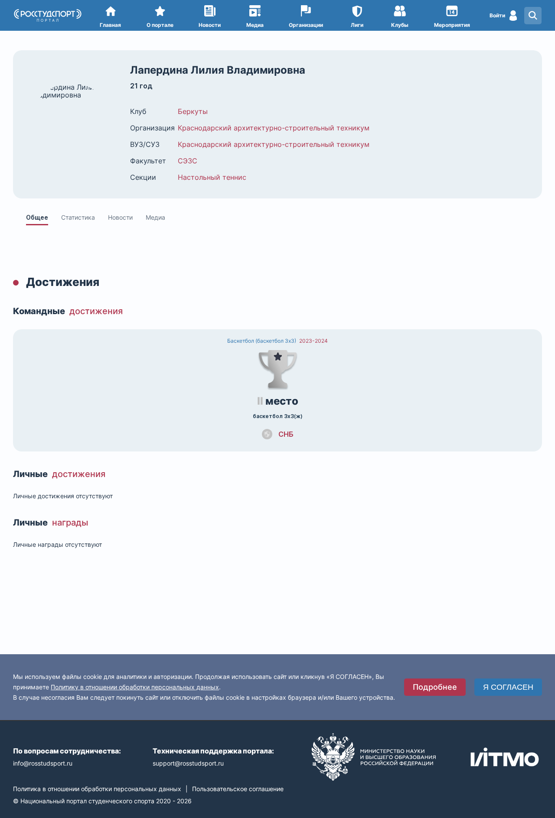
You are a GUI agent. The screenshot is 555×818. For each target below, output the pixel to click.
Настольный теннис (212, 177)
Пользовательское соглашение (238, 788)
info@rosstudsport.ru (42, 763)
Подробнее (435, 686)
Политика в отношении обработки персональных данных (97, 788)
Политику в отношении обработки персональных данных (135, 687)
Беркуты (193, 111)
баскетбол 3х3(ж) (278, 416)
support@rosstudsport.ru (188, 763)
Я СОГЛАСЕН (508, 687)
